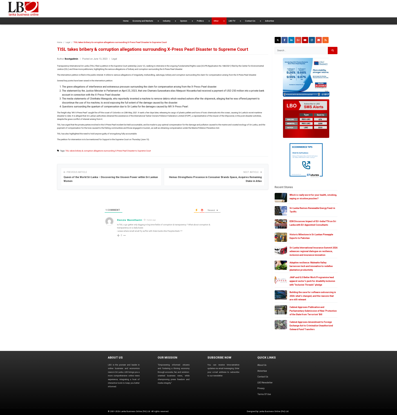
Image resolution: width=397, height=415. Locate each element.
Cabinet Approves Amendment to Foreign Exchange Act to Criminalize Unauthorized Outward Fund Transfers (311, 326)
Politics (200, 21)
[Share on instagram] (312, 40)
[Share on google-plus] (298, 40)
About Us (261, 365)
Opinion (183, 21)
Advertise (269, 21)
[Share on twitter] (278, 40)
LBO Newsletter (265, 382)
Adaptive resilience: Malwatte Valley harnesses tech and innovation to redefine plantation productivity (311, 266)
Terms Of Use (264, 394)
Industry (166, 21)
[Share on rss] (325, 40)
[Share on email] (319, 40)
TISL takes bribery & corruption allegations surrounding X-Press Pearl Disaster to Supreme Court (108, 151)
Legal (68, 42)
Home (126, 21)
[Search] (333, 50)
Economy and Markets (143, 21)
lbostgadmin (71, 59)
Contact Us (250, 21)
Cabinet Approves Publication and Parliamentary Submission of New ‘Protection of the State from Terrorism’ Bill (313, 311)
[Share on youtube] (305, 40)
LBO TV (232, 21)
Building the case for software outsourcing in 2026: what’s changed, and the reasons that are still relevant (313, 296)
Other (216, 21)
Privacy (261, 388)
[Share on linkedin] (291, 40)
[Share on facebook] (284, 40)
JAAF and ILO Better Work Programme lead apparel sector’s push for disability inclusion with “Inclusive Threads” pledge (312, 281)
